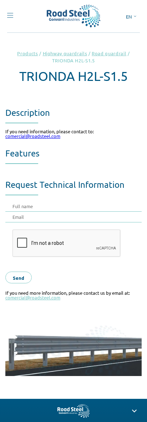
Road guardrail (109, 53)
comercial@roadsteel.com (32, 136)
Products (27, 53)
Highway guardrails (65, 53)
